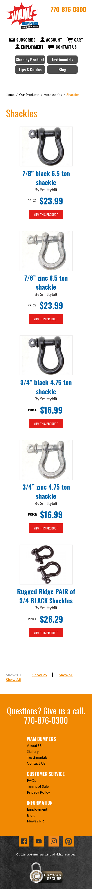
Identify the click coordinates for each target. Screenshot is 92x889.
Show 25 (39, 675)
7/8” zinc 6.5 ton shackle (46, 282)
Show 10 (13, 675)
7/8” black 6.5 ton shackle (46, 178)
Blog (62, 69)
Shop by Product (30, 60)
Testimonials (62, 60)
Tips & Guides (30, 69)
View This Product (46, 214)
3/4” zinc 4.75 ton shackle (46, 491)
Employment (32, 47)
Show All (13, 679)
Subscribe (25, 39)
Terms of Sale (38, 786)
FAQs (31, 780)
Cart (78, 39)
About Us (34, 745)
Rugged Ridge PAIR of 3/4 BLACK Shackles (46, 596)
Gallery (33, 751)
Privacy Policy (38, 792)
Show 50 (66, 675)
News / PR (35, 821)
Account (54, 39)
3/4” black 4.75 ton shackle (46, 387)
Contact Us (66, 47)
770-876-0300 (68, 9)
